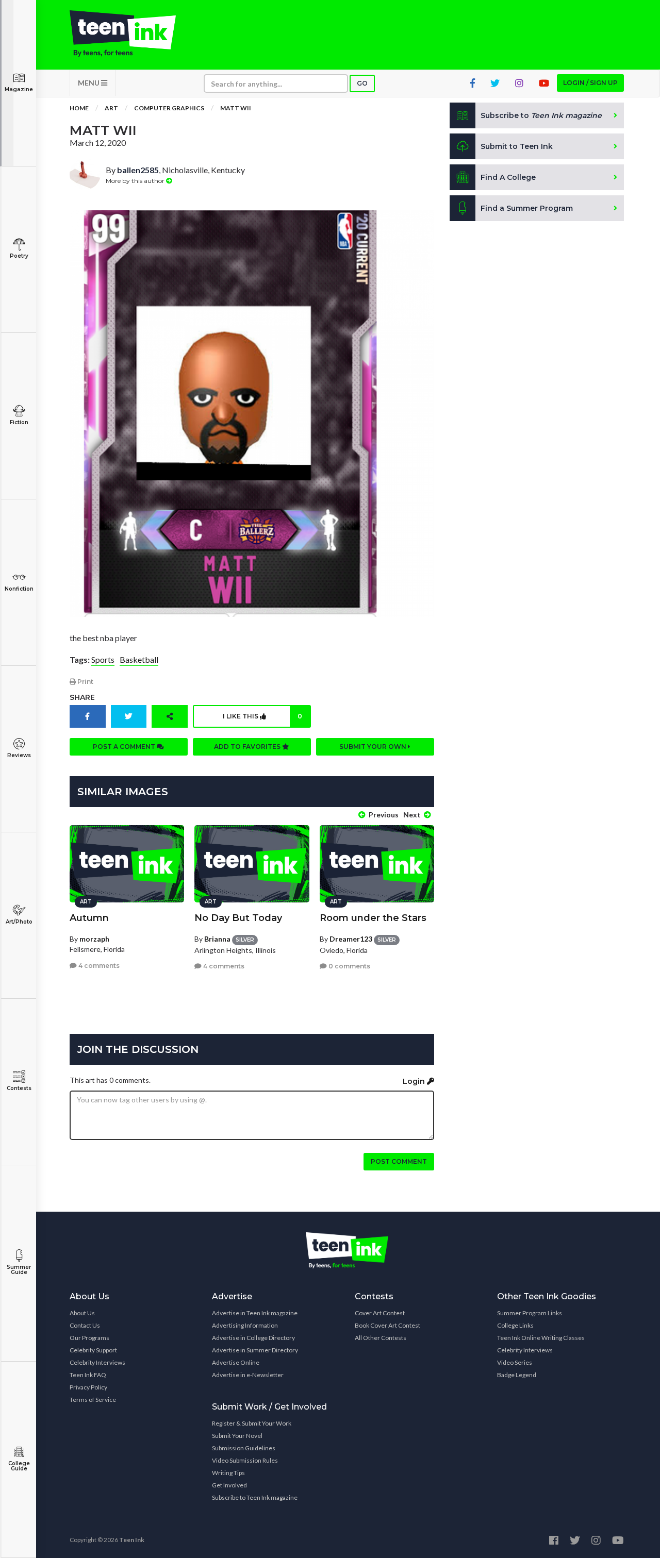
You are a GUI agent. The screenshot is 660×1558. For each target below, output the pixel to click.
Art (111, 108)
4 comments (98, 965)
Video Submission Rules (245, 1460)
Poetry (19, 256)
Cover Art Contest (380, 1313)
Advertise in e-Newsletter (248, 1375)
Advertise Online (235, 1362)
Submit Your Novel (237, 1435)
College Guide (19, 1466)
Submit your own (373, 746)
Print (84, 681)
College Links (515, 1325)
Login (415, 1081)
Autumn (89, 918)
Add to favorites (248, 746)
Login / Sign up (590, 83)
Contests (19, 1088)
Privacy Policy (88, 1387)
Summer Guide (19, 1270)
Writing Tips (228, 1473)
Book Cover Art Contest (387, 1325)
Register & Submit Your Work (251, 1423)
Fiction (19, 422)
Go (362, 83)
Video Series (514, 1362)
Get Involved (229, 1485)
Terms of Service (93, 1399)
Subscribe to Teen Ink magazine (255, 1497)
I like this (262, 716)
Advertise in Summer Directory (255, 1350)
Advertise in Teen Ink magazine (255, 1313)
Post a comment (125, 746)
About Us (82, 1313)
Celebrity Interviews (97, 1362)
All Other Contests (380, 1338)
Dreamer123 (350, 938)
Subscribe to (541, 115)
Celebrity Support (93, 1350)
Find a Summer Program (527, 208)
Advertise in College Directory (253, 1338)
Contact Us (85, 1325)
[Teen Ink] (133, 33)
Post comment (399, 1161)
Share (82, 697)
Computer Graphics (169, 108)
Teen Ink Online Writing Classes (541, 1338)
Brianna (217, 938)
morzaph (94, 938)
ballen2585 (138, 170)
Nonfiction (19, 588)
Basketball (139, 659)
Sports (102, 659)
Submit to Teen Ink (517, 146)
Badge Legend (516, 1375)
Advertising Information (245, 1325)
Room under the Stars (373, 918)
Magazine (19, 89)
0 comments (348, 966)
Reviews (19, 755)
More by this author (136, 181)
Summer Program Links (529, 1313)
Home (79, 108)
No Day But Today (238, 918)
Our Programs (89, 1338)
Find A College (508, 177)
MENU (89, 82)
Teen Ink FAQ (88, 1375)
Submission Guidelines (243, 1448)
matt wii (235, 108)
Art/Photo (19, 921)
